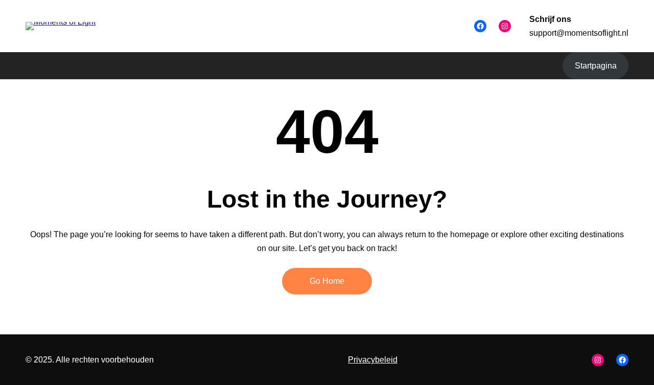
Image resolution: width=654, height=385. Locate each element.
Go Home (327, 281)
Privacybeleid (373, 359)
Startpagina (596, 65)
